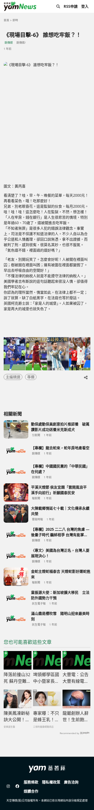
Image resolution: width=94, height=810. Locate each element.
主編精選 (13, 376)
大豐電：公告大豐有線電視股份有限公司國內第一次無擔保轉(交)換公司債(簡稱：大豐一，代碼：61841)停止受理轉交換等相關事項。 (76, 678)
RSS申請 (71, 6)
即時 (15, 20)
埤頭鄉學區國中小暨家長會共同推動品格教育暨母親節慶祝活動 (46, 678)
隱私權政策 (51, 782)
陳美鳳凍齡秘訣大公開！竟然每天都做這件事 (17, 716)
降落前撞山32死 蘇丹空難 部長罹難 (17, 678)
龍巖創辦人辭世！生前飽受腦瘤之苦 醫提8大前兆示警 (76, 716)
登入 (85, 6)
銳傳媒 (9, 43)
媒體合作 (31, 791)
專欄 (30, 376)
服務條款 (31, 782)
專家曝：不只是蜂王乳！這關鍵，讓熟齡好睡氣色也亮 (46, 716)
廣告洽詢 (71, 782)
